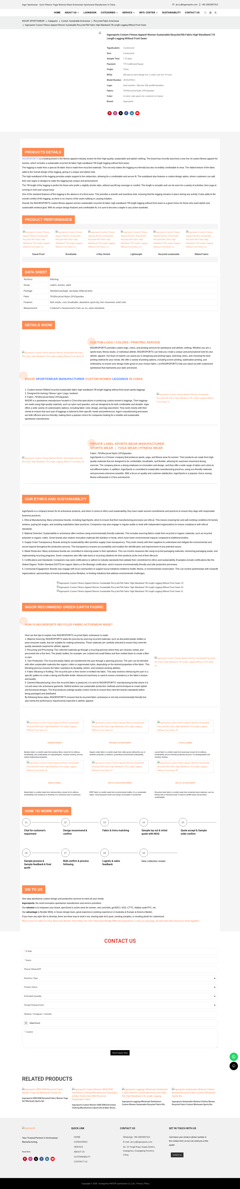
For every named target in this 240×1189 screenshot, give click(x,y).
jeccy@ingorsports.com (187, 4)
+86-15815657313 (210, 4)
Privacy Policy (142, 1183)
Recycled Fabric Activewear (106, 21)
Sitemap (155, 1183)
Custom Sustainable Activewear (75, 21)
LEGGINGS (120, 379)
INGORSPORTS (30, 158)
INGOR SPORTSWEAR (33, 21)
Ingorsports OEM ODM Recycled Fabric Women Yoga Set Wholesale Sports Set (45, 1100)
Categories (53, 21)
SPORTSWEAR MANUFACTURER (60, 379)
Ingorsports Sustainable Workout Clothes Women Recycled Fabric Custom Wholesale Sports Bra (193, 1103)
